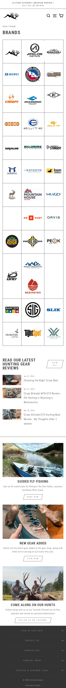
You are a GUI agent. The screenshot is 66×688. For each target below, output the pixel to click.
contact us (32, 640)
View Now (33, 558)
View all (55, 364)
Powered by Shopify (33, 685)
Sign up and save (32, 630)
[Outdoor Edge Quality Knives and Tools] (12, 248)
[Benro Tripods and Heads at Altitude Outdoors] (12, 74)
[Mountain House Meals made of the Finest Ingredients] (33, 203)
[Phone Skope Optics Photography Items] (33, 250)
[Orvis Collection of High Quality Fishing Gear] (54, 225)
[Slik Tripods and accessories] (54, 317)
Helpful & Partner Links (32, 670)
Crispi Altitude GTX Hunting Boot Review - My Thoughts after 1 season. (42, 419)
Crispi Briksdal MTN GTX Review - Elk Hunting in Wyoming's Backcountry (43, 398)
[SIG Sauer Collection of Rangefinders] (33, 319)
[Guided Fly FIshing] (33, 460)
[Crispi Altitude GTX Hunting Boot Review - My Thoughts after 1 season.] (12, 414)
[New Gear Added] (33, 522)
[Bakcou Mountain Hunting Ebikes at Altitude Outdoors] (54, 51)
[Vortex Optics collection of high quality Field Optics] (54, 340)
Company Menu (32, 660)
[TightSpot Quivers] (33, 342)
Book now (33, 497)
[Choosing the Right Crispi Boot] (12, 380)
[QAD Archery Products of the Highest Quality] (12, 283)
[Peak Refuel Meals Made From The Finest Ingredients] (54, 248)
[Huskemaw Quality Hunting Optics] (12, 178)
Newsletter (32, 650)
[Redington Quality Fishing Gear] (33, 295)
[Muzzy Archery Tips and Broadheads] (54, 201)
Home (5, 26)
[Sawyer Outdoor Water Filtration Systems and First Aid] (12, 317)
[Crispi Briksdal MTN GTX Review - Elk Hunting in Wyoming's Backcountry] (12, 393)
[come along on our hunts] (33, 583)
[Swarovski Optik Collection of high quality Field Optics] (12, 340)
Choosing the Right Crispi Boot (41, 380)
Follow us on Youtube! (33, 620)
